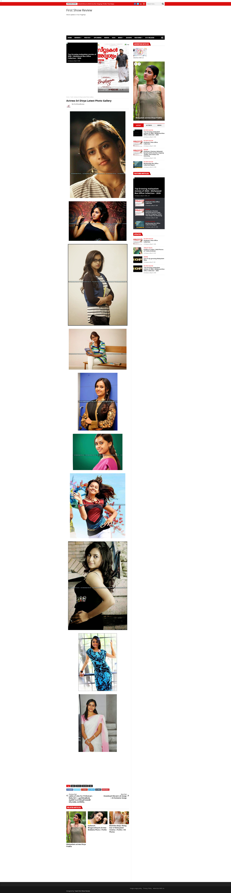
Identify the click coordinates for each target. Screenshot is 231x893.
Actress (149, 125)
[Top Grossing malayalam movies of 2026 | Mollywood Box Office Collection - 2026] (137, 133)
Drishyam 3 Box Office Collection (112, 88)
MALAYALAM (146, 149)
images (73, 786)
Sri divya (85, 786)
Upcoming (97, 38)
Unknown (71, 61)
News (120, 38)
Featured (137, 38)
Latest (138, 125)
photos (79, 786)
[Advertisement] (132, 20)
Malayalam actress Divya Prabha (149, 118)
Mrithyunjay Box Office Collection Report (94, 4)
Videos (106, 38)
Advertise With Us (158, 888)
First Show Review (79, 10)
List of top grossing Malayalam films (154, 259)
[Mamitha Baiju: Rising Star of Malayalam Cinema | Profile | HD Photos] (119, 817)
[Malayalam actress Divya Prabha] (76, 827)
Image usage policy (136, 888)
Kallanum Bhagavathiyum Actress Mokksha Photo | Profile (97, 828)
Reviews (77, 38)
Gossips (129, 38)
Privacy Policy (147, 888)
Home (70, 38)
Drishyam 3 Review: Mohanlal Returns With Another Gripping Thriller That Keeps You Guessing (154, 153)
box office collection (148, 130)
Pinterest (106, 789)
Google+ (85, 789)
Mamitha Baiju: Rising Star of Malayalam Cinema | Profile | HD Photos (117, 829)
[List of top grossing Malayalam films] (137, 259)
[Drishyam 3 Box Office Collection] (113, 68)
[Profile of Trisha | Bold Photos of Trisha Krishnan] (137, 250)
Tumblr (99, 789)
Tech (113, 38)
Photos (87, 38)
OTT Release (149, 38)
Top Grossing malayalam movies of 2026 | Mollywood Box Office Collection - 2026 (82, 56)
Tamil (71, 97)
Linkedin (92, 789)
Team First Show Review (82, 891)
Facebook (70, 789)
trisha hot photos (148, 247)
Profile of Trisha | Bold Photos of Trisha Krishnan (153, 250)
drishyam (146, 256)
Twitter (78, 789)
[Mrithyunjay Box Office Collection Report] (137, 164)
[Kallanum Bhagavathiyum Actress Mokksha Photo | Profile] (97, 817)
